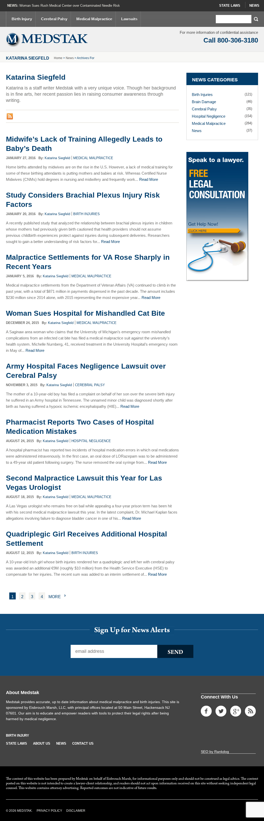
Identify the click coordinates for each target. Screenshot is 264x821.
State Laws (229, 5)
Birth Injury (22, 19)
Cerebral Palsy (54, 19)
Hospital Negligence (91, 441)
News (254, 5)
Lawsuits (129, 19)
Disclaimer (75, 810)
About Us (41, 743)
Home (58, 58)
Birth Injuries (86, 214)
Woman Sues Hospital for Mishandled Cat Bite (85, 313)
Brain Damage (204, 102)
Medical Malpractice (94, 19)
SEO (204, 752)
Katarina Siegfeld (57, 158)
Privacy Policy (49, 810)
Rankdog (221, 752)
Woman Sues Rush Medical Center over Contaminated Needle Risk (69, 5)
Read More (148, 179)
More (54, 597)
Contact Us (83, 743)
